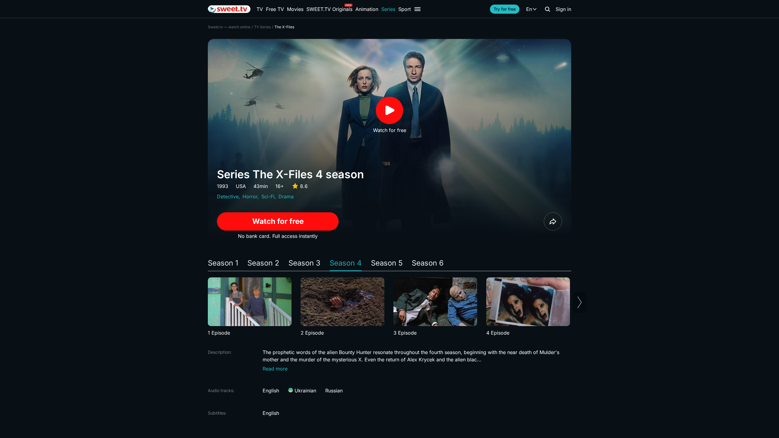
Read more (275, 369)
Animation (366, 9)
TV (260, 9)
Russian (334, 391)
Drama (286, 196)
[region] (389, 306)
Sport (404, 9)
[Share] (553, 221)
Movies (295, 9)
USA (241, 186)
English (271, 391)
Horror (250, 196)
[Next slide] (579, 302)
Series (388, 9)
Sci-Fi (267, 196)
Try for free (505, 9)
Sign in (563, 9)
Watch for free (278, 221)
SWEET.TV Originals (329, 9)
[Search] (547, 9)
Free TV (275, 9)
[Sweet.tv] (229, 9)
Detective (228, 196)
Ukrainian (304, 391)
